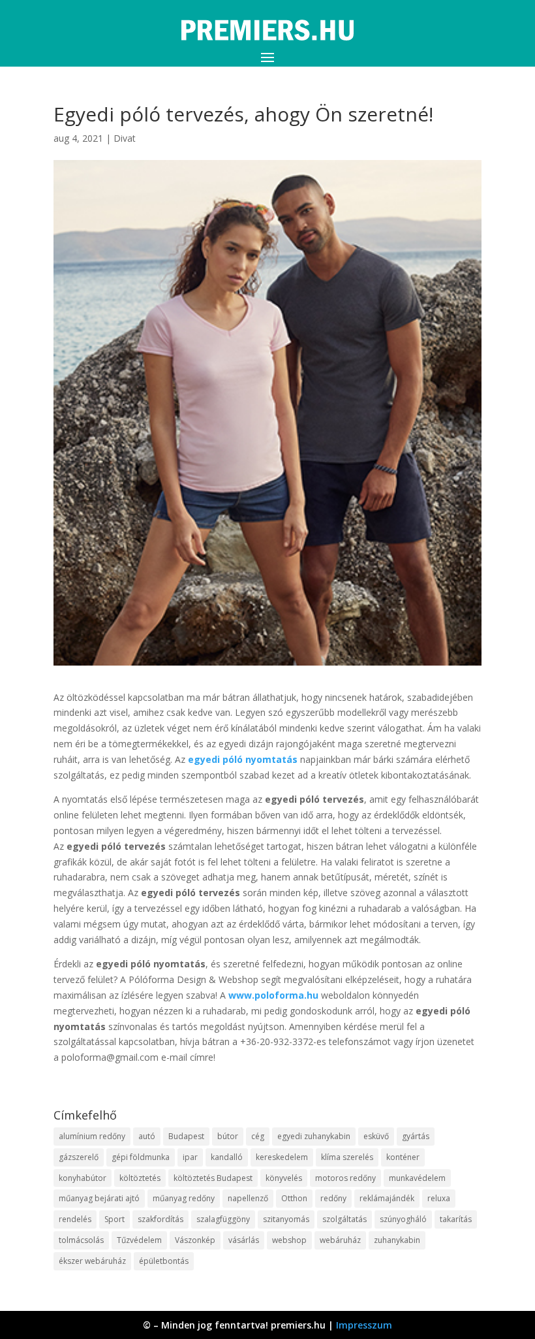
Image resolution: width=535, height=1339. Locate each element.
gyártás (415, 1136)
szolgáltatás (344, 1219)
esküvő (376, 1136)
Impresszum (364, 1325)
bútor (227, 1136)
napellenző (248, 1198)
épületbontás (164, 1260)
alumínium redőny (92, 1136)
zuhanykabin (397, 1240)
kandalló (227, 1157)
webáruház (340, 1240)
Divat (125, 138)
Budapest (186, 1136)
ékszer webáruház (92, 1260)
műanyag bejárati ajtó (99, 1198)
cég (257, 1136)
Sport (114, 1219)
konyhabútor (82, 1178)
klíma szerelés (347, 1157)
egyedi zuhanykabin (313, 1136)
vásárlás (243, 1240)
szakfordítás (160, 1219)
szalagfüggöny (223, 1219)
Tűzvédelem (139, 1240)
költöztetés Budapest (213, 1178)
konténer (403, 1157)
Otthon (294, 1198)
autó (146, 1136)
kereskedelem (282, 1157)
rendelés (75, 1219)
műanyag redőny (184, 1198)
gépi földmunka (141, 1157)
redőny (333, 1198)
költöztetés (139, 1178)
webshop (289, 1240)
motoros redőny (345, 1178)
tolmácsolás (81, 1240)
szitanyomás (286, 1219)
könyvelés (284, 1178)
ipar (190, 1157)
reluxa (438, 1198)
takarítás (456, 1219)
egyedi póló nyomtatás (243, 759)
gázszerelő (79, 1157)
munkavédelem (417, 1178)
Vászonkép (195, 1240)
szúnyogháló (403, 1219)
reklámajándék (386, 1198)
